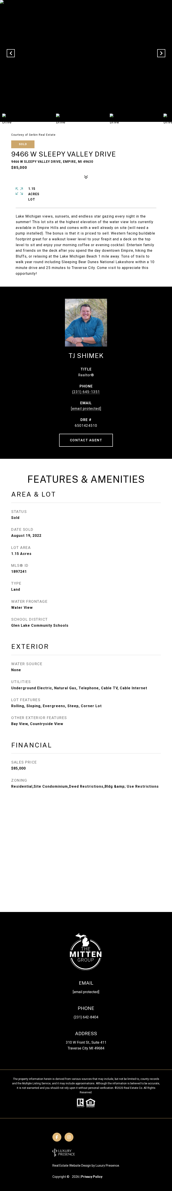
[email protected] (86, 992)
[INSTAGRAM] (68, 1137)
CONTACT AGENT (86, 440)
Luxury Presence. (108, 1165)
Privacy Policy (91, 1176)
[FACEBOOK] (56, 1137)
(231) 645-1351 (86, 392)
